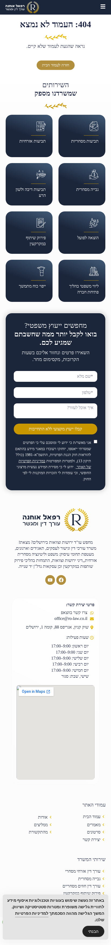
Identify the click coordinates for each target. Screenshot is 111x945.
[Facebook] (61, 580)
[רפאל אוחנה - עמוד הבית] (22, 7)
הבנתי (93, 931)
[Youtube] (50, 580)
